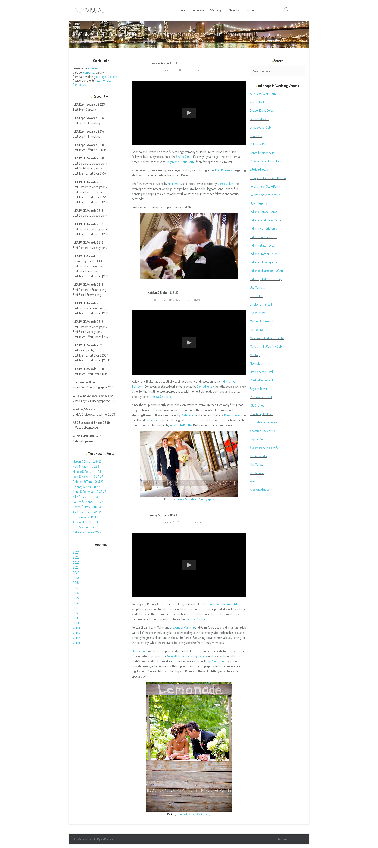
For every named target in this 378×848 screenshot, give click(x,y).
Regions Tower (258, 389)
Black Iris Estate (259, 119)
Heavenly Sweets (196, 656)
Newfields (256, 363)
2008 (76, 633)
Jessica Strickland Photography (195, 499)
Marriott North (258, 330)
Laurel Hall (256, 296)
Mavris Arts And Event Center (267, 338)
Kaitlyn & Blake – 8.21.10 (163, 293)
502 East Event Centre (263, 94)
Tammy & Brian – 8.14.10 (163, 515)
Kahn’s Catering (176, 656)
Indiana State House (262, 245)
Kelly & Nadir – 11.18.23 (86, 466)
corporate (89, 72)
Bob (155, 70)
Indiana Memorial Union (264, 228)
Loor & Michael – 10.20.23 (88, 477)
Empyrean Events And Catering (268, 178)
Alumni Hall (257, 102)
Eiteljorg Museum (260, 169)
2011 (75, 618)
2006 (76, 643)
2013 (76, 608)
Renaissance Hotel (261, 397)
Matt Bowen (222, 170)
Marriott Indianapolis (262, 321)
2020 (76, 573)
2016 (76, 593)
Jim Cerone (139, 651)
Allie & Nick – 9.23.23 (85, 497)
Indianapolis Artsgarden (264, 262)
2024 (76, 552)
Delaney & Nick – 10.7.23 (87, 487)
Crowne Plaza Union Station (267, 161)
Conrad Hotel (205, 386)
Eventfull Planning (184, 627)
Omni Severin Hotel (261, 372)
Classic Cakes (225, 184)
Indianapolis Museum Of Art (266, 271)
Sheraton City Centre (262, 431)
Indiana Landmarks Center (266, 220)
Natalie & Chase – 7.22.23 (88, 532)
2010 (290, 35)
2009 (76, 628)
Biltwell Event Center (262, 110)
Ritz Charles (257, 405)
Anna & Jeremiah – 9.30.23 (89, 492)
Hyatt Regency (258, 203)
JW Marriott (257, 287)
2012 (76, 613)
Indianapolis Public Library (266, 279)
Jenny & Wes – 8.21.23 (86, 517)
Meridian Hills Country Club (266, 346)
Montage (255, 355)
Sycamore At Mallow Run (265, 448)
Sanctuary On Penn (261, 414)
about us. (93, 68)
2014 (75, 603)
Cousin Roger (153, 420)
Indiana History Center (263, 212)
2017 (76, 588)
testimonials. (103, 80)
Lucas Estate (257, 313)
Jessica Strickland (161, 397)
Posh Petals (188, 415)
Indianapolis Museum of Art (220, 604)
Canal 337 (256, 136)
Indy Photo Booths (181, 425)
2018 (76, 583)
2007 (76, 638)
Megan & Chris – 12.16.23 (87, 461)
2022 (76, 562)
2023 (76, 557)
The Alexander (258, 456)
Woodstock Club (260, 490)
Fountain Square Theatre (265, 195)
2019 (76, 578)
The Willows (257, 473)
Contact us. (79, 85)
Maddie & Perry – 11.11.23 (87, 472)
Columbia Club (259, 144)
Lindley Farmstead (261, 304)
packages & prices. (106, 77)
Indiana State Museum (263, 254)
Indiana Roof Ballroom (263, 237)
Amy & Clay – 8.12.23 (85, 522)
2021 (76, 567)
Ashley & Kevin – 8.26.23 (87, 512)
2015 (76, 598)
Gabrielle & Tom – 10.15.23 (88, 482)
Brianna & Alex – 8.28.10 (163, 63)
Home (280, 35)
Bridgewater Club (260, 127)
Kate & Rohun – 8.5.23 (86, 527)
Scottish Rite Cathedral (263, 422)
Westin (254, 481)
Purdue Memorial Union (264, 380)
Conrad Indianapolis (262, 153)
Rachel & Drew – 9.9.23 (87, 507)
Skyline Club (183, 157)
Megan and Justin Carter (180, 162)
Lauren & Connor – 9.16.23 (89, 502)
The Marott (256, 464)
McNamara (174, 184)
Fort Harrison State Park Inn (266, 186)
